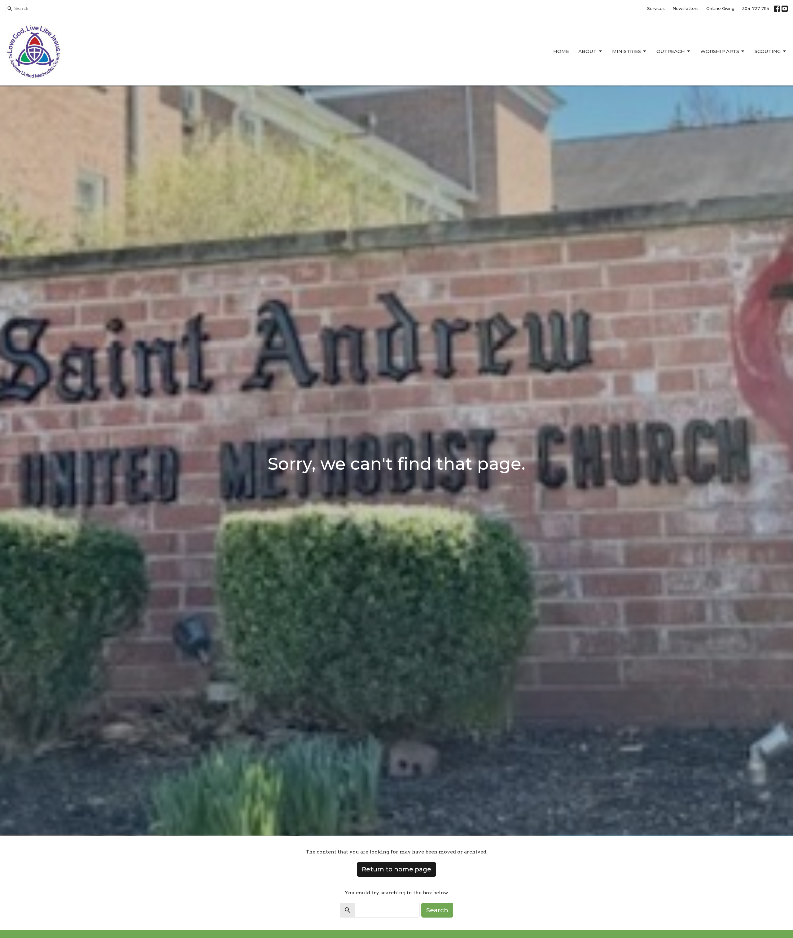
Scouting (768, 51)
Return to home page (396, 869)
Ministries (626, 51)
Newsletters (686, 8)
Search (437, 910)
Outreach (670, 51)
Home (561, 51)
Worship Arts (719, 51)
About (587, 51)
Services (656, 8)
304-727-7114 (755, 8)
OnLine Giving (720, 8)
